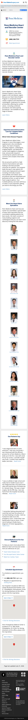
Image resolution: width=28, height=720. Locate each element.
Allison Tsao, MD (14, 278)
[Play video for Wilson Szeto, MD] (14, 306)
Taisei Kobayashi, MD (14, 352)
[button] (14, 605)
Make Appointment (14, 43)
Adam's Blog (5, 695)
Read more (17, 461)
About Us (4, 701)
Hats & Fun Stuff (6, 699)
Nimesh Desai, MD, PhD (14, 396)
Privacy (3, 711)
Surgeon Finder (6, 686)
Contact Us (4, 702)
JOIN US (4, 10)
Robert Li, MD (14, 249)
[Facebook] (3, 674)
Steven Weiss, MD (14, 293)
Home (2, 5)
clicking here (8, 582)
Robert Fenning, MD (14, 337)
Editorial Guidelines (7, 710)
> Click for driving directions (11, 620)
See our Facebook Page (12, 676)
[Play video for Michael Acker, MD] (14, 232)
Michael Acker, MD (14, 234)
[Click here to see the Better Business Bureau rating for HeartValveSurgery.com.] (21, 689)
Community (5, 682)
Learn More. (6, 115)
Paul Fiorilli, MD (14, 425)
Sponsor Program (6, 708)
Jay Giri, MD (14, 322)
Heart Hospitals (8, 5)
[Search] (26, 2)
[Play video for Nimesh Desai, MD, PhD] (14, 393)
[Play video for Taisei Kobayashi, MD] (14, 350)
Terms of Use (5, 713)
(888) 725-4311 (21, 685)
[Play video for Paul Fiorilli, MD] (14, 423)
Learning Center (6, 684)
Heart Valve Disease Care (12, 552)
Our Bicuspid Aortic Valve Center (14, 554)
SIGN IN (10, 10)
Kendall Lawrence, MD (14, 366)
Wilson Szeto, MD (14, 308)
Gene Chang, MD (14, 264)
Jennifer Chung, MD (14, 381)
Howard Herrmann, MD (14, 410)
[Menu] (23, 2)
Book (3, 697)
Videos (3, 693)
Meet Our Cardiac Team (11, 557)
